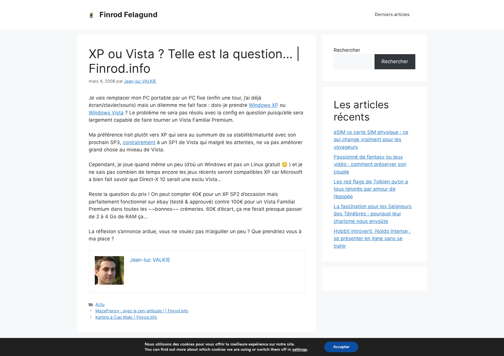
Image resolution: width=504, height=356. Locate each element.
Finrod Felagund (128, 14)
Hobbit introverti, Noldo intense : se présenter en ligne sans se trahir (372, 238)
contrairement (139, 142)
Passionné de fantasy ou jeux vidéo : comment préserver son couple (370, 164)
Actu (99, 304)
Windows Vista (106, 113)
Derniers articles (392, 14)
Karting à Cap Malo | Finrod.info (126, 317)
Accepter (341, 347)
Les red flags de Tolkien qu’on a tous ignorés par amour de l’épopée (371, 189)
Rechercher (347, 50)
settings (299, 349)
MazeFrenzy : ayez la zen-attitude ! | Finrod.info (141, 310)
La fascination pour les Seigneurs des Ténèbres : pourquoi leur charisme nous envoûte (373, 213)
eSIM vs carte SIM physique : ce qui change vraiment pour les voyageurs (371, 139)
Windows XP (263, 105)
